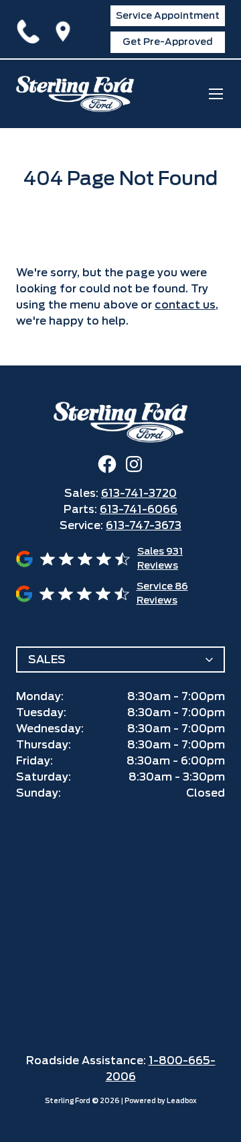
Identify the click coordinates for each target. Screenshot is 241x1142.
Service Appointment (168, 15)
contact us (185, 304)
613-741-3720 (31, 29)
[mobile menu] (216, 93)
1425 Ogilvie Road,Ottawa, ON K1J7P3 (65, 29)
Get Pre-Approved (168, 41)
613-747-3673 (143, 525)
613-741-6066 (138, 509)
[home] (75, 94)
